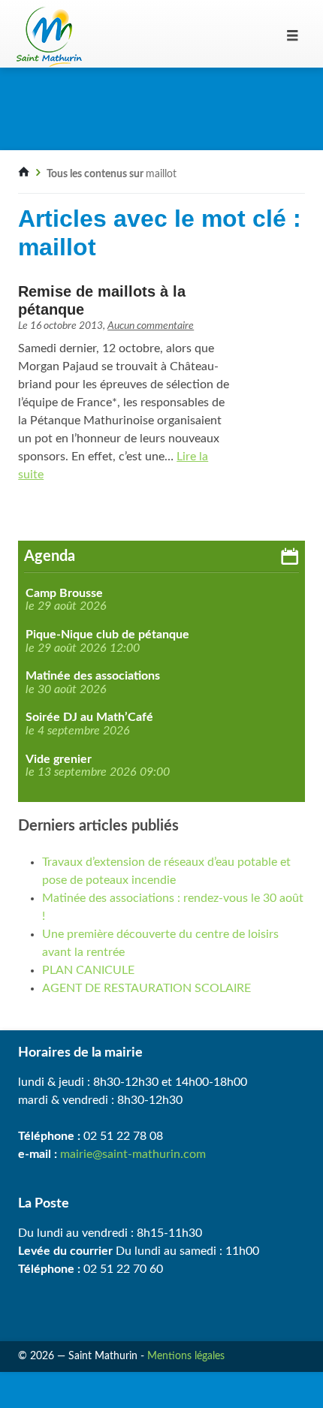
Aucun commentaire (150, 326)
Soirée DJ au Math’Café (89, 717)
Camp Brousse (64, 593)
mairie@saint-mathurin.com (133, 1154)
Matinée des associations (93, 676)
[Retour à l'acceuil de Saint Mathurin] (24, 174)
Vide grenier (59, 759)
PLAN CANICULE (88, 970)
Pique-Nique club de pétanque (107, 635)
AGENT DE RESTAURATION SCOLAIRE (146, 988)
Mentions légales (186, 1356)
